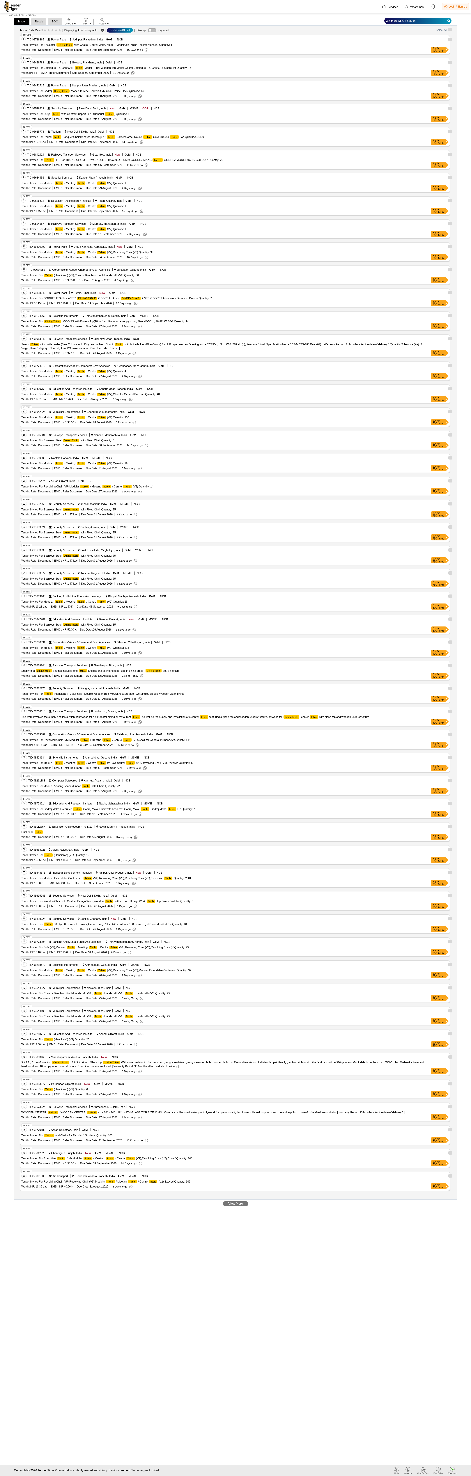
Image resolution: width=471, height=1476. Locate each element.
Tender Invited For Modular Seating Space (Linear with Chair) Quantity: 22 (70, 786)
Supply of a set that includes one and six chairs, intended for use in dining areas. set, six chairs (100, 670)
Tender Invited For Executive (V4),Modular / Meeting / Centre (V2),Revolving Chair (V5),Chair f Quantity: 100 (106, 1158)
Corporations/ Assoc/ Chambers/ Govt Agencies (81, 269)
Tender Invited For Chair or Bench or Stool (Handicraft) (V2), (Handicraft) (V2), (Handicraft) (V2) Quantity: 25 (95, 993)
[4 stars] (56, 30)
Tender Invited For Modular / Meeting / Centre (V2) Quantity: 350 (75, 417)
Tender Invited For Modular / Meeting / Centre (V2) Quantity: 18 (74, 463)
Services (392, 6)
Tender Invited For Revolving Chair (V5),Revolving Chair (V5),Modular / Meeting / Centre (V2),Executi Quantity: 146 (105, 1181)
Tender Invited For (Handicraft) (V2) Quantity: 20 (55, 1039)
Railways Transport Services (68, 154)
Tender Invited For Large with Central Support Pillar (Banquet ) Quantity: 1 (75, 113)
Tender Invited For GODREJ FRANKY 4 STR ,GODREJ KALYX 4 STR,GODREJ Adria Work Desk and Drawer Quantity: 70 (117, 298)
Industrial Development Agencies (72, 872)
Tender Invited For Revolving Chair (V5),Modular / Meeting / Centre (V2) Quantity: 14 (87, 486)
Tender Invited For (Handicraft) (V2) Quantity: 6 (54, 1089)
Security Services (61, 108)
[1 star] (45, 30)
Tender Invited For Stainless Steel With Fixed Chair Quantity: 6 (67, 440)
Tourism (56, 131)
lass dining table (87, 30)
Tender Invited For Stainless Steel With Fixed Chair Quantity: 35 (68, 624)
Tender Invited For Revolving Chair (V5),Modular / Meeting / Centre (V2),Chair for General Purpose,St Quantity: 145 (105, 739)
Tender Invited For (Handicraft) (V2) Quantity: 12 (55, 855)
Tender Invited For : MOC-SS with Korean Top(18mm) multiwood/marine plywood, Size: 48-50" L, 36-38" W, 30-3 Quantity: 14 (105, 321)
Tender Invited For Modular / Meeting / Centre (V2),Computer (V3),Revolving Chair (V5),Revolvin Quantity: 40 (107, 762)
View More (235, 1203)
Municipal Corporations (66, 411)
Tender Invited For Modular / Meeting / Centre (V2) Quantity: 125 (75, 647)
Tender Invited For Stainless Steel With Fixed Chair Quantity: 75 (68, 509)
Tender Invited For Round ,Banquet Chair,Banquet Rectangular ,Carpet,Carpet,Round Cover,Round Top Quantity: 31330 (112, 136)
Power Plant (58, 39)
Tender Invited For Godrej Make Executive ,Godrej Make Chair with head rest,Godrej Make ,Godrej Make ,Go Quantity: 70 (108, 809)
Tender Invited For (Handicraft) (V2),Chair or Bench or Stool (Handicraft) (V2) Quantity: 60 (80, 275)
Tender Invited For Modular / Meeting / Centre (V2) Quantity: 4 (73, 371)
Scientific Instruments (65, 315)
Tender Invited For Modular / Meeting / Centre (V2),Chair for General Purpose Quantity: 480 (91, 394)
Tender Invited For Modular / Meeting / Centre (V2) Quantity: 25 (74, 601)
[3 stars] (52, 30)
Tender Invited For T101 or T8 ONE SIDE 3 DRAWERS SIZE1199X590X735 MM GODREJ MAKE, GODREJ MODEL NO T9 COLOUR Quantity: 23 (122, 159)
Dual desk (31, 832)
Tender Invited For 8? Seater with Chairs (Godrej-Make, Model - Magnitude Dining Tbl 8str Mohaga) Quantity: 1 (96, 44)
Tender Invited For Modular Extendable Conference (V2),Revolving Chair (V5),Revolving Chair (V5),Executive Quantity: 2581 (106, 878)
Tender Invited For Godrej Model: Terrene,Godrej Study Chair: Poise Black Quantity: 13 (82, 90)
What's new (417, 6)
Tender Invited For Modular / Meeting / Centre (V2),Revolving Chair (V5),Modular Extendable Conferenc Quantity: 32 (106, 970)
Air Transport (60, 1176)
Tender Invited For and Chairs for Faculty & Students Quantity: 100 (66, 1135)
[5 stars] (59, 30)
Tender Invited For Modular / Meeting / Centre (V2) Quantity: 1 (73, 183)
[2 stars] (48, 30)
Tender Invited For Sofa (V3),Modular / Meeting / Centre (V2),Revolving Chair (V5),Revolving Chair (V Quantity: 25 (105, 947)
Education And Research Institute (71, 200)
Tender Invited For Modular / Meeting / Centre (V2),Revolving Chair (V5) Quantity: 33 (87, 252)
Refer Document (40, 49)
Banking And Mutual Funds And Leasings (77, 596)
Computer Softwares (64, 780)
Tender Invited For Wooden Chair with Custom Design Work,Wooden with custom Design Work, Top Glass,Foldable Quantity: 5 (107, 901)
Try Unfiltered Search (119, 30)
